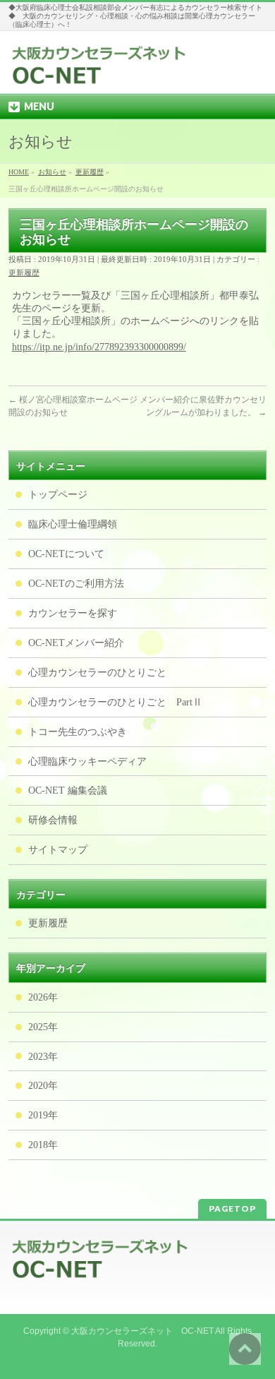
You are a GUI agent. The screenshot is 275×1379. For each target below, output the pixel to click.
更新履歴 (23, 272)
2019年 (43, 1115)
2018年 (43, 1145)
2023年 (43, 1056)
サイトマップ (57, 849)
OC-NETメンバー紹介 (76, 643)
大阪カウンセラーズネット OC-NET (142, 1331)
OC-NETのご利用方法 (76, 583)
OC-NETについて (66, 554)
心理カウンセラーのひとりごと (97, 672)
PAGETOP (232, 1208)
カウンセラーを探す (72, 613)
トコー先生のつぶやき (77, 732)
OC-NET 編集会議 (67, 790)
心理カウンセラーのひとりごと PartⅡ (115, 702)
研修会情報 (53, 820)
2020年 (43, 1085)
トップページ (57, 494)
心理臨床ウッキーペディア (87, 761)
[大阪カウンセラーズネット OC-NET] (99, 70)
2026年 (43, 997)
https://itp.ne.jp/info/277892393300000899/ (99, 347)
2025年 (43, 1027)
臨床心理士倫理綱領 (72, 524)
